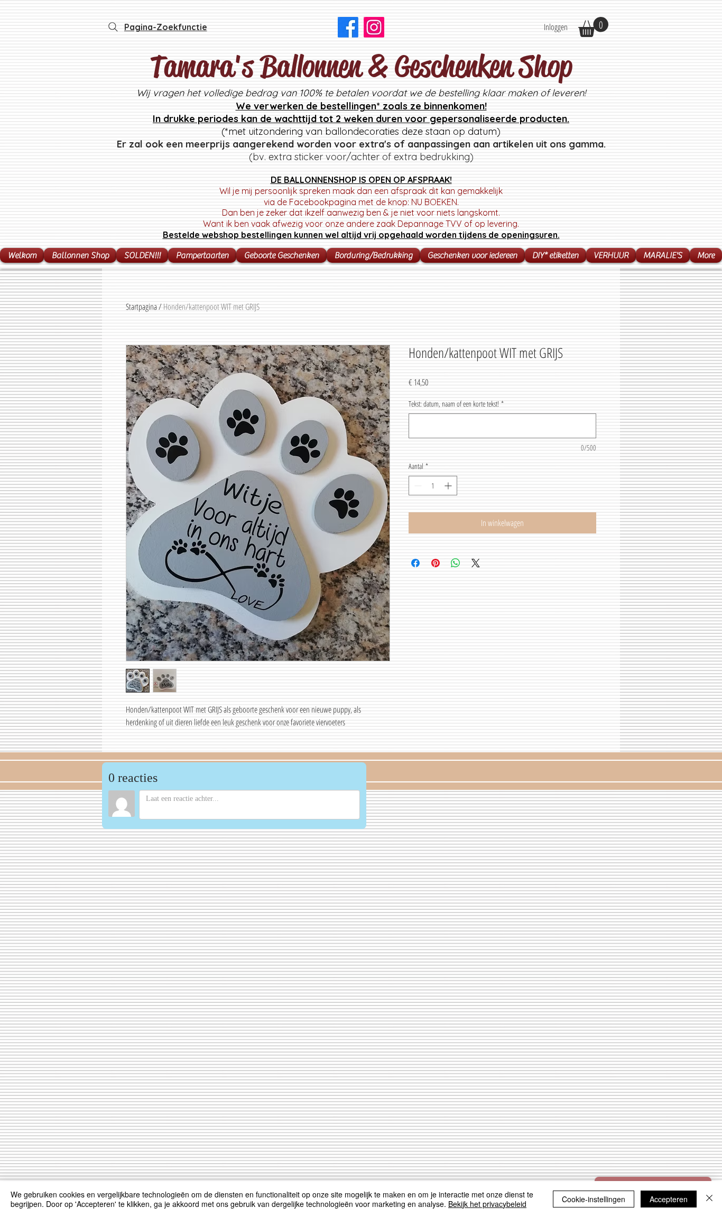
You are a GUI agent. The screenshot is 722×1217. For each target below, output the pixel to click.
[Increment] (449, 485)
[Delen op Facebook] (415, 563)
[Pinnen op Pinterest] (435, 563)
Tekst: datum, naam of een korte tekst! (456, 404)
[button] (593, 27)
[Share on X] (475, 563)
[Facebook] (348, 27)
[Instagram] (374, 27)
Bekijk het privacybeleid (487, 1203)
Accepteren (669, 1199)
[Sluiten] (709, 1199)
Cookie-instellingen (593, 1199)
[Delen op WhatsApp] (455, 563)
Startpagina (141, 306)
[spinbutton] (432, 485)
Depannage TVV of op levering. (458, 223)
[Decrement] (416, 485)
